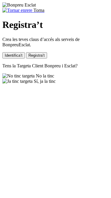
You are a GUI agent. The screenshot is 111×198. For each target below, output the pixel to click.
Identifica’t (13, 55)
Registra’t (36, 55)
